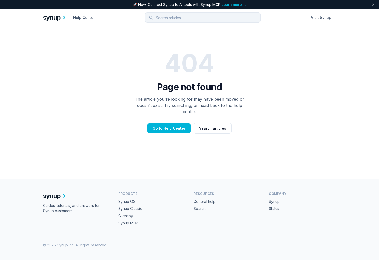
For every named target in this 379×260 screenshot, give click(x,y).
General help (205, 201)
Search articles (212, 128)
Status (274, 208)
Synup (274, 201)
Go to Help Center (169, 128)
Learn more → (233, 4)
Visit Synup (323, 17)
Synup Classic (130, 208)
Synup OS (126, 201)
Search (200, 208)
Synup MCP (128, 223)
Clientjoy (125, 216)
